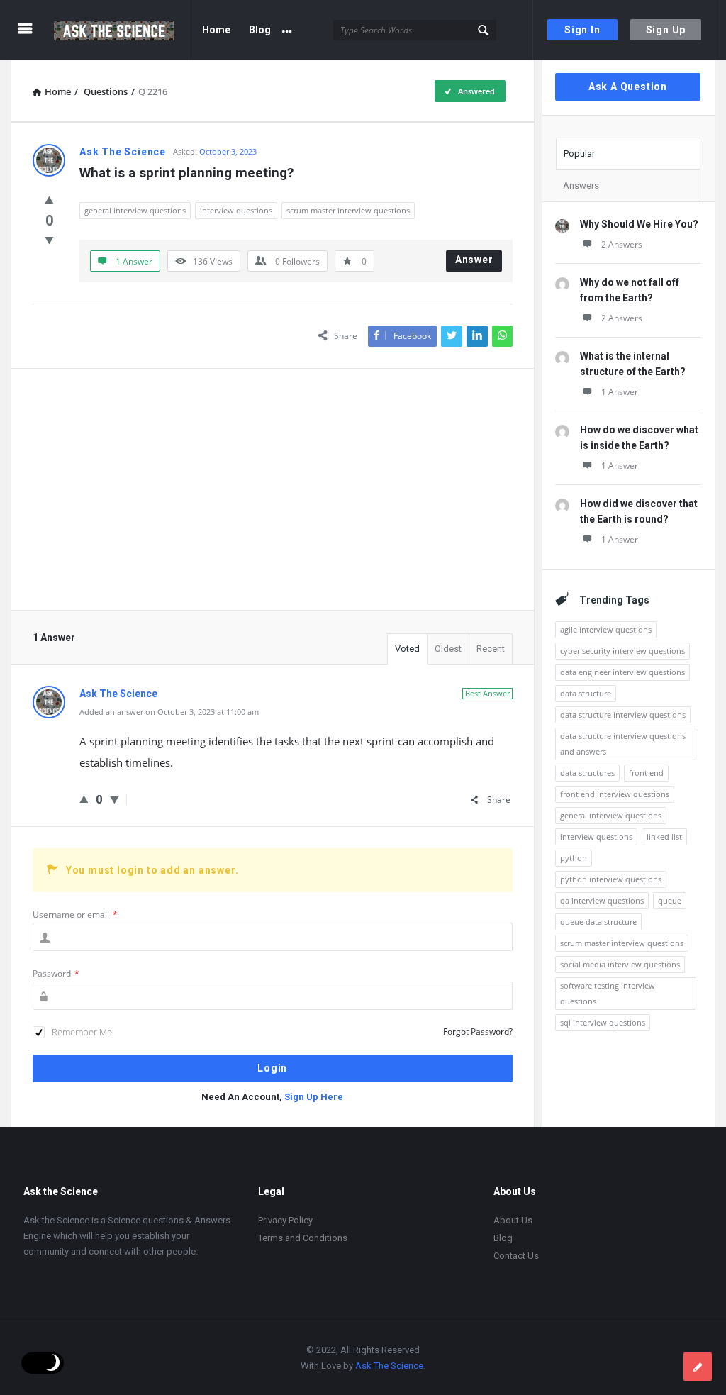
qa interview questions (602, 900)
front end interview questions (614, 794)
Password (56, 973)
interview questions (236, 210)
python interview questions (610, 879)
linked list (664, 836)
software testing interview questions (607, 993)
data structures (587, 772)
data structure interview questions (623, 714)
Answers (581, 185)
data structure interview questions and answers (623, 743)
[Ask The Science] (121, 30)
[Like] (49, 199)
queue (669, 900)
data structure (585, 693)
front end (646, 772)
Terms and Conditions (302, 1238)
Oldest (448, 648)
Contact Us (516, 1255)
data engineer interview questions (622, 672)
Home (216, 29)
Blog (260, 29)
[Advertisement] (273, 489)
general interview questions (135, 210)
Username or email (75, 914)
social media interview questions (620, 964)
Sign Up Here (313, 1096)
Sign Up (666, 29)
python (573, 857)
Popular (579, 153)
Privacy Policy (285, 1220)
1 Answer (619, 392)
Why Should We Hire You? (639, 224)
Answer (474, 259)
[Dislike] (49, 239)
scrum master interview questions (348, 210)
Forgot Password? (478, 1032)
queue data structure (598, 921)
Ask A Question (627, 86)
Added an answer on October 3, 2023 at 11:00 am (169, 711)
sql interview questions (602, 1022)
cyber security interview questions (622, 650)
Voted (407, 648)
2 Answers (621, 244)
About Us (512, 1220)
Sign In (582, 29)
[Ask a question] (697, 1366)
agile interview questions (606, 629)
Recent (490, 648)
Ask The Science (389, 1365)
